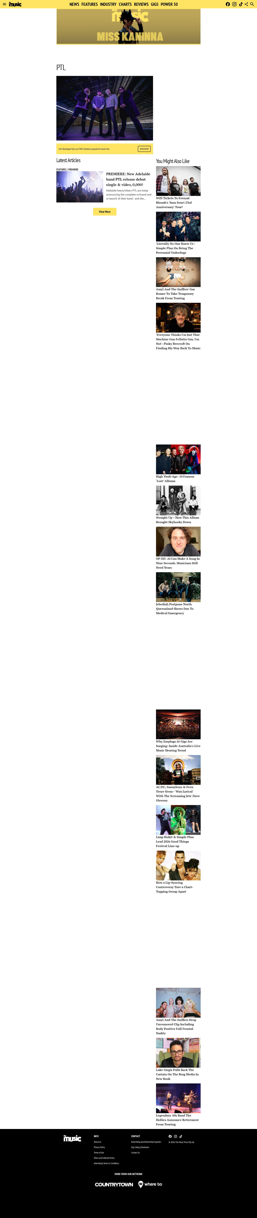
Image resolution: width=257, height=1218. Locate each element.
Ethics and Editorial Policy (104, 1158)
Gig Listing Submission (140, 1147)
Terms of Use (99, 1152)
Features (90, 4)
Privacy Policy (99, 1147)
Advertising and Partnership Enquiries (146, 1142)
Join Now (144, 148)
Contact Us (135, 1152)
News (74, 4)
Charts (125, 4)
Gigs (154, 4)
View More (105, 212)
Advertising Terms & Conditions (106, 1163)
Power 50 (169, 4)
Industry (108, 4)
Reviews (141, 4)
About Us (97, 1142)
